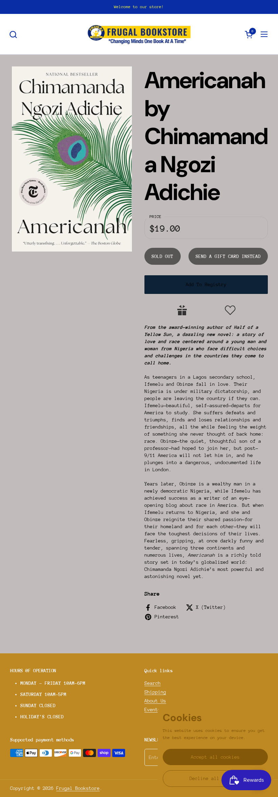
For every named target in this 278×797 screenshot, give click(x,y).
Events (152, 709)
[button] (13, 34)
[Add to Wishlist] (230, 310)
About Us (155, 700)
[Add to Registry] (182, 310)
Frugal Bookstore (78, 788)
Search (152, 683)
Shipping (155, 692)
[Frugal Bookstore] (139, 34)
